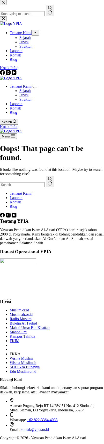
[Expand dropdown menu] (35, 87)
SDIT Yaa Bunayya (25, 367)
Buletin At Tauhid (23, 323)
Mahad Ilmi (18, 332)
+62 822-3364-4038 (42, 420)
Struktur (25, 99)
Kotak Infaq (9, 127)
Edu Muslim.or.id (23, 371)
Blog (13, 112)
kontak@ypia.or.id (35, 429)
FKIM (14, 341)
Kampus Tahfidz (22, 336)
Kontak (15, 108)
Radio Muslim (20, 319)
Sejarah (25, 91)
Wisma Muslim (21, 358)
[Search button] (50, 181)
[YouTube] (14, 216)
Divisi (24, 95)
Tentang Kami (20, 86)
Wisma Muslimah (23, 363)
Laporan (16, 104)
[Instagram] (9, 216)
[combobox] (22, 184)
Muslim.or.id (19, 310)
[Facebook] (3, 216)
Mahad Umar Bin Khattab (30, 328)
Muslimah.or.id (21, 314)
